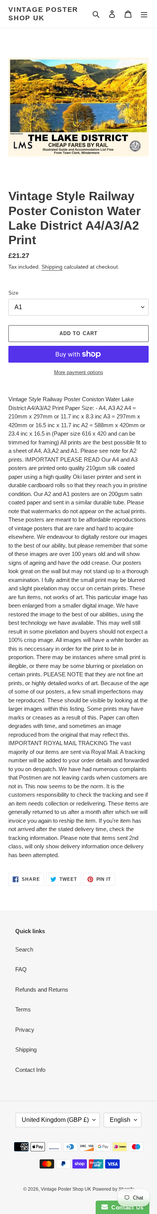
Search (24, 949)
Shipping (52, 267)
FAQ (21, 969)
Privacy (24, 1029)
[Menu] (144, 14)
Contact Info (30, 1070)
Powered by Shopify (113, 1189)
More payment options (78, 372)
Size (13, 293)
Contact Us (126, 1207)
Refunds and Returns (41, 989)
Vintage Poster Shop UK (43, 14)
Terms (23, 1009)
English (120, 1120)
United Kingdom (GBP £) (55, 1120)
